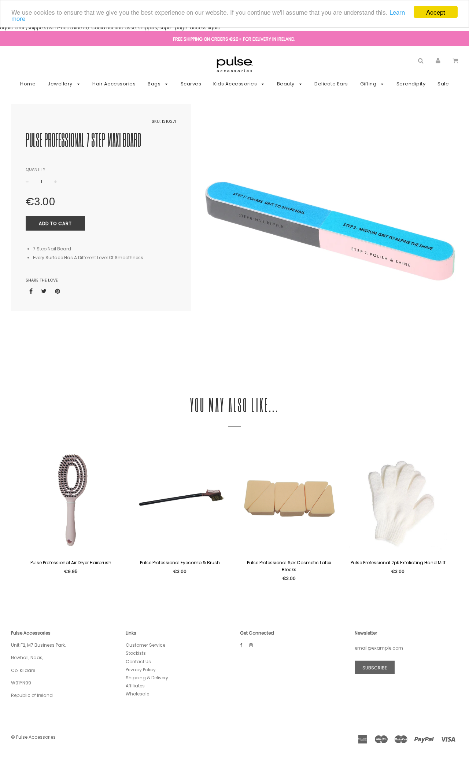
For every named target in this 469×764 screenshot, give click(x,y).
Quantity (35, 169)
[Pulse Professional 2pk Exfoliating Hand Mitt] (398, 500)
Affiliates (135, 686)
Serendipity (411, 83)
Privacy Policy (141, 669)
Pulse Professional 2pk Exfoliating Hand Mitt (398, 562)
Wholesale (137, 694)
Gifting (369, 83)
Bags (155, 83)
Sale (443, 83)
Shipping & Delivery (147, 678)
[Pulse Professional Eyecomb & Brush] (180, 500)
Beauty (286, 83)
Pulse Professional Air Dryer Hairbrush (70, 562)
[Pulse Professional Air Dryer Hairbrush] (71, 500)
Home (28, 83)
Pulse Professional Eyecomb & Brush (180, 562)
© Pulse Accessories (33, 737)
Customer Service (145, 645)
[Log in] (438, 60)
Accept (435, 11)
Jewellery (61, 83)
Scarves (191, 83)
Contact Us (138, 661)
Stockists (136, 653)
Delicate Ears (331, 83)
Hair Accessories (114, 83)
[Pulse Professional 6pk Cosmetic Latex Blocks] (289, 500)
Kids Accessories (235, 83)
